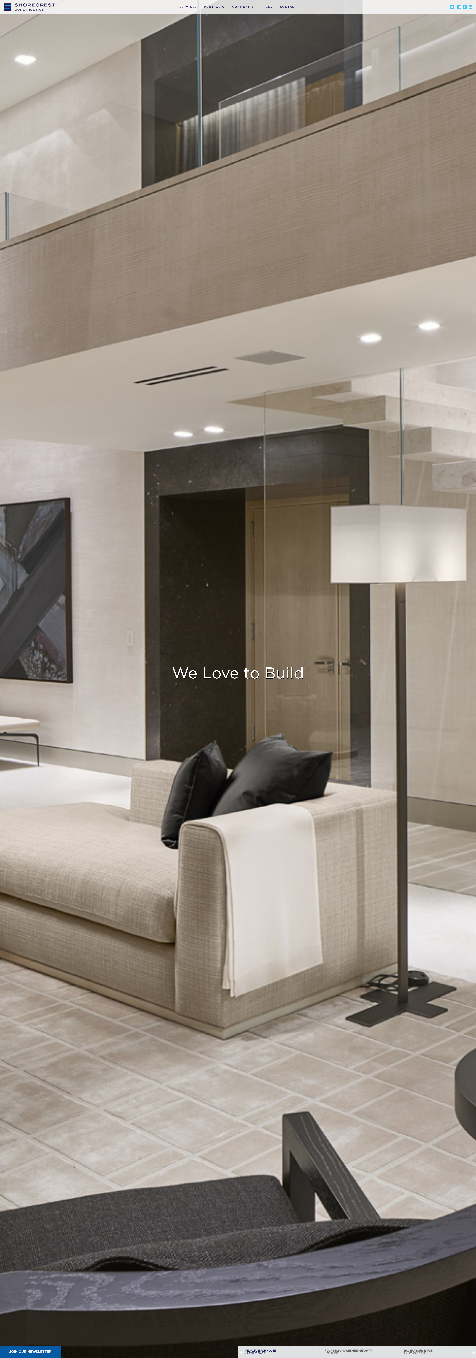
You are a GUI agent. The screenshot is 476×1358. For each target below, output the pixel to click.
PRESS (267, 7)
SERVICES (188, 7)
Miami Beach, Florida (341, 1352)
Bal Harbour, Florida (259, 1352)
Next (474, 1352)
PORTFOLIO (214, 7)
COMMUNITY (243, 7)
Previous (242, 1352)
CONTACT (288, 7)
